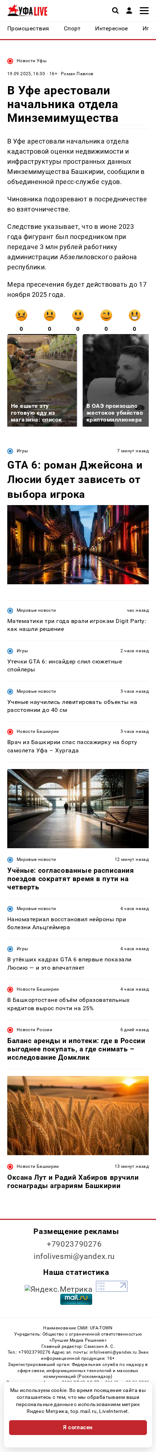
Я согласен (78, 1427)
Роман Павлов (77, 73)
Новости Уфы (31, 60)
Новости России (34, 1029)
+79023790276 (74, 1244)
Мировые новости (36, 610)
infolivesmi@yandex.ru (74, 1256)
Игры (22, 450)
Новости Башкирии (38, 731)
